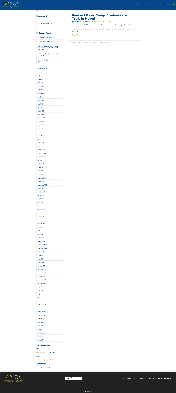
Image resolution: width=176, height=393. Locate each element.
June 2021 (40, 230)
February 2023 (42, 177)
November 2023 (42, 153)
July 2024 (40, 128)
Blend (91, 391)
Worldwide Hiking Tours (44, 27)
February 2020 (42, 262)
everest (79, 42)
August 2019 (41, 283)
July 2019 (40, 287)
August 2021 (41, 223)
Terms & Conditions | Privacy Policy (88, 389)
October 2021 (41, 216)
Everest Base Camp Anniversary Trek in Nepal (99, 17)
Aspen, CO (95, 386)
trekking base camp (104, 42)
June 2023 (41, 163)
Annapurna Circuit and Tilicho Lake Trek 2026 (48, 54)
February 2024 (42, 146)
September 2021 (42, 220)
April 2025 (40, 107)
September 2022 (42, 195)
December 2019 (42, 269)
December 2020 (42, 244)
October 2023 (42, 156)
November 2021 (42, 213)
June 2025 (41, 100)
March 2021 (41, 237)
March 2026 (41, 86)
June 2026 (41, 75)
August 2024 (41, 125)
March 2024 (41, 142)
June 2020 (41, 251)
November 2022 (42, 188)
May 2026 (40, 79)
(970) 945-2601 (40, 352)
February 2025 (42, 114)
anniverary (72, 42)
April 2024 (40, 139)
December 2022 (42, 184)
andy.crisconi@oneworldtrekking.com (47, 360)
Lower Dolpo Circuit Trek (45, 41)
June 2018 (40, 325)
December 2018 (42, 311)
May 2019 (40, 294)
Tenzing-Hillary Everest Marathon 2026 (48, 60)
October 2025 (42, 89)
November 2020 (42, 248)
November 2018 (42, 315)
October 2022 (42, 192)
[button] (73, 378)
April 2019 (40, 297)
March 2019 (41, 301)
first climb (87, 42)
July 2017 (40, 336)
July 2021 (40, 227)
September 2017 (42, 332)
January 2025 (41, 118)
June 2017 (40, 339)
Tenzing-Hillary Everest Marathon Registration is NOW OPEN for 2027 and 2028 (49, 48)
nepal (94, 42)
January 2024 (41, 149)
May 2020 (40, 255)
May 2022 (40, 199)
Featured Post (42, 20)
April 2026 (40, 82)
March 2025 (41, 110)
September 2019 (42, 280)
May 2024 (40, 135)
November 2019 (42, 273)
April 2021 (40, 234)
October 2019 (41, 276)
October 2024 (42, 121)
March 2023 (41, 174)
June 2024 (41, 132)
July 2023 (40, 160)
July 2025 (40, 96)
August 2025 (41, 93)
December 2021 (42, 209)
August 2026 (41, 72)
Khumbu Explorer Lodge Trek (46, 37)
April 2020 (40, 258)
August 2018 (41, 322)
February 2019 (42, 304)
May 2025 (40, 103)
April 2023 (40, 170)
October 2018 (41, 318)
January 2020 (41, 266)
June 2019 (40, 290)
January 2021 (41, 241)
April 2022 (40, 202)
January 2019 (41, 308)
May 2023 (40, 167)
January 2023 (41, 181)
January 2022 (41, 206)
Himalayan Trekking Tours (103, 21)
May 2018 (40, 329)
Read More (76, 35)
